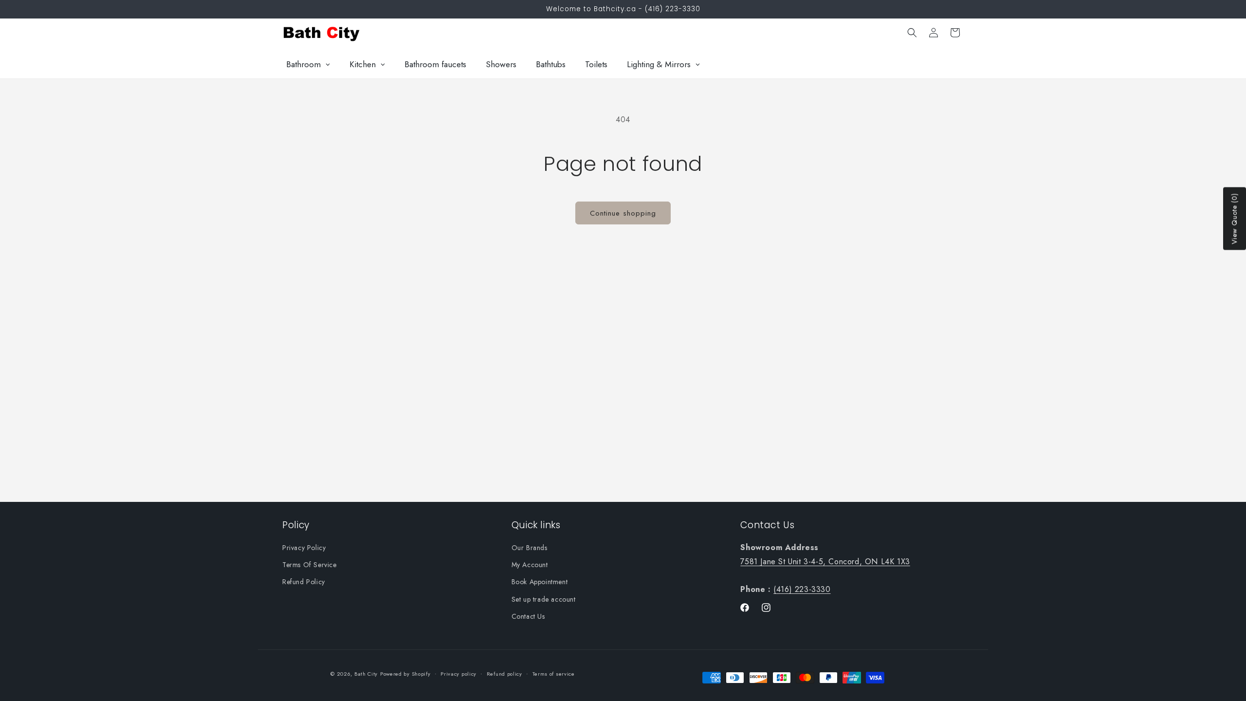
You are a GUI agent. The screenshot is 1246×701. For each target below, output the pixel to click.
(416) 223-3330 (801, 589)
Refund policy (504, 674)
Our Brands (530, 548)
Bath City (366, 674)
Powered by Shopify (405, 674)
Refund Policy (303, 582)
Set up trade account (544, 599)
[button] (912, 32)
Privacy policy (458, 674)
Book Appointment (540, 582)
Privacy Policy (304, 548)
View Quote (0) (1234, 218)
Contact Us (528, 616)
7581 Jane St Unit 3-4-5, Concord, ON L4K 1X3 (825, 561)
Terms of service (553, 674)
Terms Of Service (309, 565)
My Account (530, 565)
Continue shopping (623, 213)
